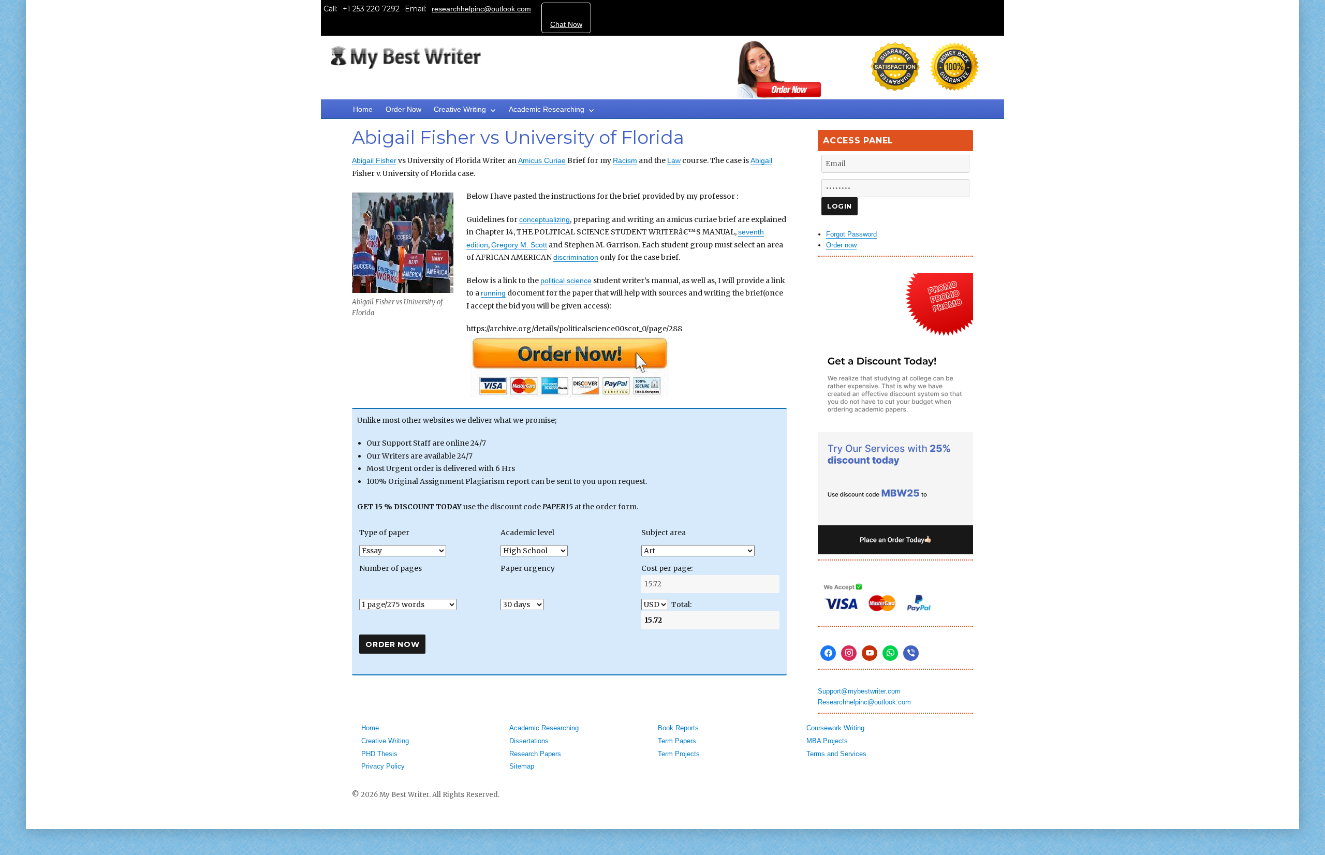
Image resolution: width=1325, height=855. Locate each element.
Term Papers (677, 741)
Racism (625, 160)
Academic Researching (546, 109)
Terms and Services (836, 754)
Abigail (761, 160)
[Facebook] (828, 653)
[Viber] (911, 653)
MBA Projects (827, 741)
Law (674, 160)
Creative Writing (460, 109)
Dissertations (529, 741)
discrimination (575, 257)
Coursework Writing (835, 728)
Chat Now (566, 24)
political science (566, 280)
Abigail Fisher (374, 160)
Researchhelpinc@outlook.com (864, 702)
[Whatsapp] (890, 653)
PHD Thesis (379, 754)
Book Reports (678, 728)
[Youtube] (869, 653)
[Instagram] (848, 653)
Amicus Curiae (542, 160)
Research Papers (535, 754)
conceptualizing (544, 219)
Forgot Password (851, 234)
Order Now (403, 109)
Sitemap (521, 766)
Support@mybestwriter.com (859, 691)
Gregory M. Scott (519, 245)
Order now (841, 245)
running (493, 293)
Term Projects (679, 754)
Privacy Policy (383, 766)
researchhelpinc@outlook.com (481, 9)
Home (363, 109)
